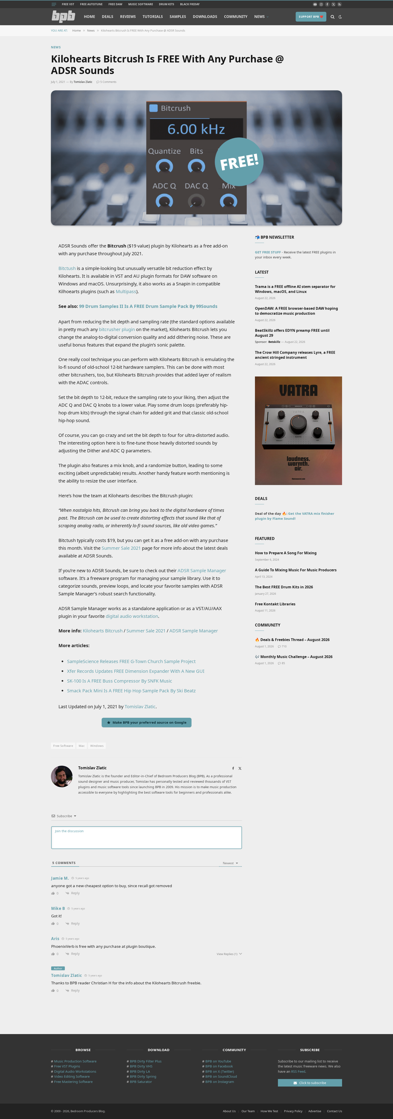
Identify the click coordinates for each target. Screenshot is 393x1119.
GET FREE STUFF (268, 252)
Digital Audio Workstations (75, 1071)
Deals (107, 16)
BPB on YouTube (218, 1061)
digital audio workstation (132, 616)
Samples (178, 16)
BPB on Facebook (219, 1066)
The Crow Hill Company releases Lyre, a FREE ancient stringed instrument (295, 355)
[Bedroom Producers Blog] (63, 16)
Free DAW (115, 4)
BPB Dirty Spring (143, 1076)
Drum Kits (166, 4)
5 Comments (108, 82)
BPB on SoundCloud (221, 1076)
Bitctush (67, 268)
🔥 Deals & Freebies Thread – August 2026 (292, 639)
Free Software (63, 746)
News (259, 16)
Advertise (314, 1111)
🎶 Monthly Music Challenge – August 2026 (294, 656)
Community (235, 16)
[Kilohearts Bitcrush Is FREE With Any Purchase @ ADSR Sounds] (196, 157)
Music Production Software (75, 1061)
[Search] (332, 17)
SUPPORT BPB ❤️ (311, 17)
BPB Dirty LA (140, 1071)
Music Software (140, 4)
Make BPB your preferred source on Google (149, 722)
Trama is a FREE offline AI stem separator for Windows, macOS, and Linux (295, 289)
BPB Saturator (141, 1081)
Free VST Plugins (67, 1066)
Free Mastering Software (73, 1081)
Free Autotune (91, 4)
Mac (82, 746)
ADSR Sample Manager (202, 570)
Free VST (68, 4)
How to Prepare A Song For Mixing (286, 553)
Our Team (248, 1111)
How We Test (269, 1111)
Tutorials (153, 16)
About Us (229, 1111)
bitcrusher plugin (117, 329)
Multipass (126, 291)
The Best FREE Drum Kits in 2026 (284, 587)
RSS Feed (298, 1071)
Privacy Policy (293, 1111)
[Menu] (54, 4)
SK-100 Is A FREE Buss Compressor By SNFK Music (119, 681)
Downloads (205, 16)
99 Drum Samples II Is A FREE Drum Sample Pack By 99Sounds (148, 306)
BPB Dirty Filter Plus (145, 1061)
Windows (96, 746)
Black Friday (189, 4)
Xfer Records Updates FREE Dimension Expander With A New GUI (135, 671)
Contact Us (334, 1111)
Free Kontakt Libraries (275, 604)
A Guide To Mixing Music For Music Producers (296, 570)
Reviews (128, 16)
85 (283, 663)
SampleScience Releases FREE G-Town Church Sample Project (131, 661)
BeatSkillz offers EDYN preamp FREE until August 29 (292, 333)
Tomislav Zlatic (83, 82)
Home (89, 16)
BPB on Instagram (219, 1081)
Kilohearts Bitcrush (103, 631)
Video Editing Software (72, 1076)
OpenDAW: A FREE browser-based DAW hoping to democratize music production (296, 311)
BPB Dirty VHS (141, 1066)
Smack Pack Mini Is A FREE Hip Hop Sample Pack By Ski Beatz (131, 691)
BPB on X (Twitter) (219, 1071)
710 (284, 646)
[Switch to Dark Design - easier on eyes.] (340, 17)
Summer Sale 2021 (121, 548)
